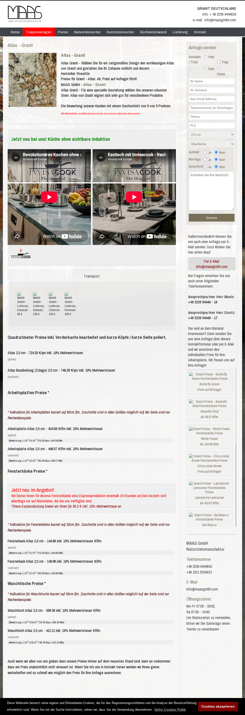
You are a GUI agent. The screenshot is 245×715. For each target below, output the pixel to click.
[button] (170, 709)
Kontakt (200, 31)
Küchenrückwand (153, 31)
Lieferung (180, 31)
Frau (224, 62)
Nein (221, 152)
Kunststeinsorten (120, 31)
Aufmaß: (194, 152)
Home (15, 31)
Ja (209, 152)
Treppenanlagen (39, 31)
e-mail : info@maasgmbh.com (214, 20)
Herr (210, 56)
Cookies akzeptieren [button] (218, 706)
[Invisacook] (21, 260)
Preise (63, 31)
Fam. (211, 68)
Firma (220, 74)
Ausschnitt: (196, 166)
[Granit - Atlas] (32, 105)
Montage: (195, 159)
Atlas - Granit (73, 55)
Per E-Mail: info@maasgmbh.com (212, 264)
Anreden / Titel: (195, 59)
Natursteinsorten (87, 31)
